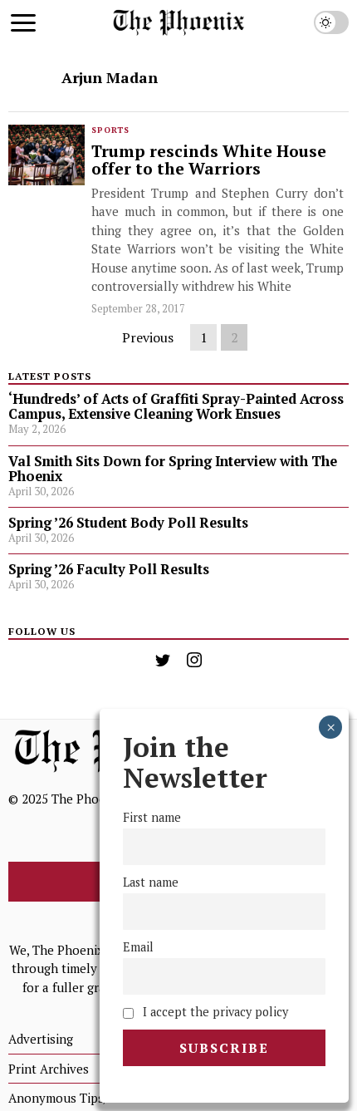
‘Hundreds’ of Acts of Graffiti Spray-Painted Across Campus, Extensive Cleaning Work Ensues (176, 406)
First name (152, 817)
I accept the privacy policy (213, 1012)
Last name (150, 882)
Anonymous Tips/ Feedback (86, 1097)
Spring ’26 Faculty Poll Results (108, 569)
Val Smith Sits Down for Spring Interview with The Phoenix (172, 469)
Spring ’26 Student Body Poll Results (128, 522)
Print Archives (48, 1068)
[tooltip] (162, 659)
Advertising (40, 1038)
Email (138, 947)
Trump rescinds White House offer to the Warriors (208, 161)
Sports (110, 130)
